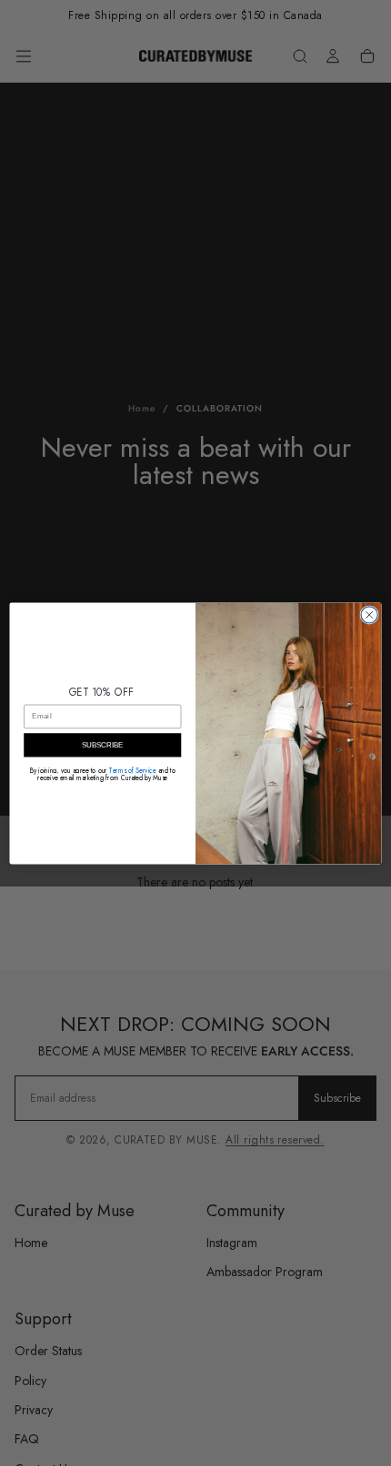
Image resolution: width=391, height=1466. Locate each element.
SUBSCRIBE (103, 745)
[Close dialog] (369, 614)
